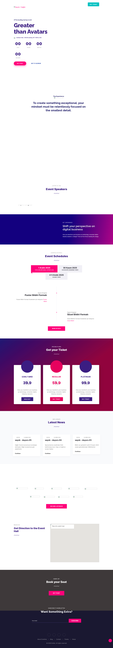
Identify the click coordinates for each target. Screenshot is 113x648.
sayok (18, 437)
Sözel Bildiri (70, 320)
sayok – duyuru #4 (53, 440)
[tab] (44, 268)
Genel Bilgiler (68, 7)
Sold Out (27, 399)
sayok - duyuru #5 (23, 440)
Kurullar (59, 4)
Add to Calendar (36, 63)
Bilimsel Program (50, 7)
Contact (58, 639)
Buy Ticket (93, 4)
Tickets (66, 639)
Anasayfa (40, 4)
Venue (74, 639)
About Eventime (42, 639)
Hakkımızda (78, 4)
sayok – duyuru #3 (83, 440)
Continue (18, 453)
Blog (51, 639)
